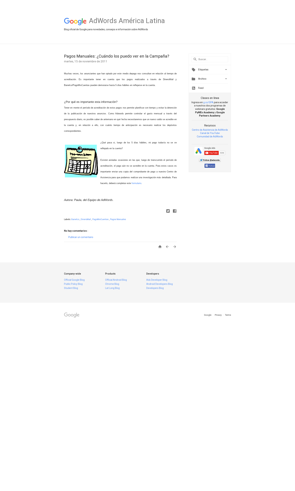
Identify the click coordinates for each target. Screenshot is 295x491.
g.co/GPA (208, 102)
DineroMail (86, 219)
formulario (136, 183)
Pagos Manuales (118, 219)
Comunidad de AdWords (210, 136)
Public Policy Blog (73, 284)
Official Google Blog (74, 279)
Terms (228, 315)
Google (208, 315)
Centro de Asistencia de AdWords (210, 129)
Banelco (75, 219)
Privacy (218, 315)
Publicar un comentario (80, 237)
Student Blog (71, 288)
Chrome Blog (112, 284)
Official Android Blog (116, 279)
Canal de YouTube (210, 133)
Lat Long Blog (112, 288)
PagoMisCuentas (100, 219)
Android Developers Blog (159, 284)
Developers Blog (155, 288)
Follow (212, 166)
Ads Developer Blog (156, 279)
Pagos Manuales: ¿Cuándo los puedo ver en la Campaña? (116, 56)
